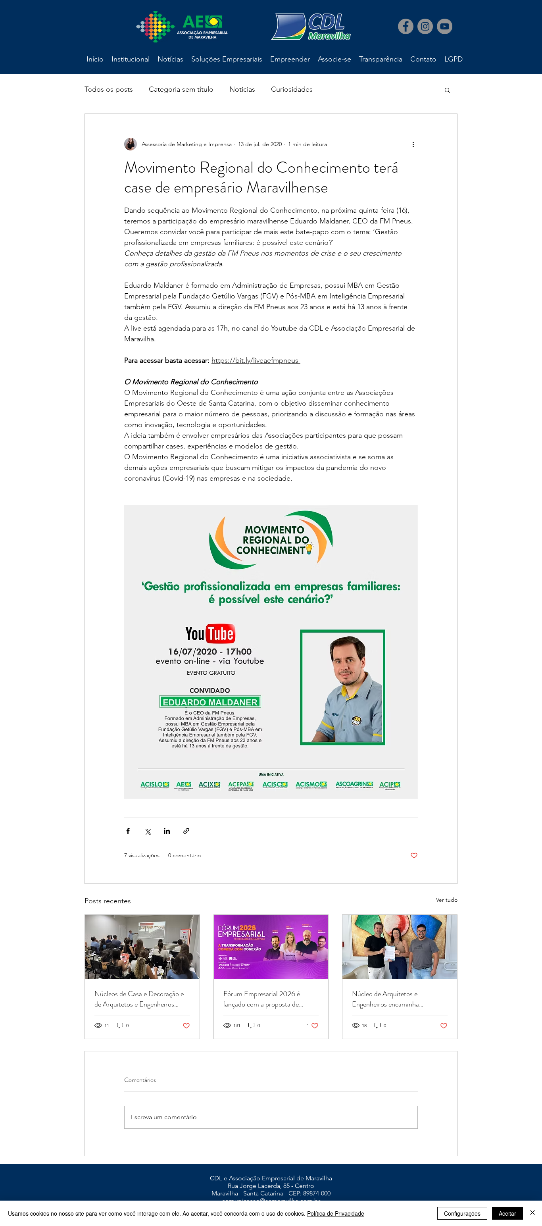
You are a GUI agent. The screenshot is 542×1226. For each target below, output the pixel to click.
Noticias (242, 89)
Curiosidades (292, 89)
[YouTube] (444, 26)
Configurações (462, 1213)
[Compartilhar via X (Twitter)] (147, 831)
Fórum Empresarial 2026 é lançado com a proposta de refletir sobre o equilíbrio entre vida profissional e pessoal (266, 999)
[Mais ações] (413, 144)
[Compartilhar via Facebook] (128, 831)
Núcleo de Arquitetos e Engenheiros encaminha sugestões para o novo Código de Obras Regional (398, 999)
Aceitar (507, 1213)
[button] (447, 90)
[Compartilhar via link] (186, 831)
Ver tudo (446, 899)
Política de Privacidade (335, 1213)
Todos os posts (109, 89)
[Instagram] (425, 26)
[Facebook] (405, 26)
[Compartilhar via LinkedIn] (167, 831)
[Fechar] (532, 1213)
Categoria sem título (181, 89)
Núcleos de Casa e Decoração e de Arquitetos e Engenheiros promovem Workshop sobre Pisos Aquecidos (141, 999)
